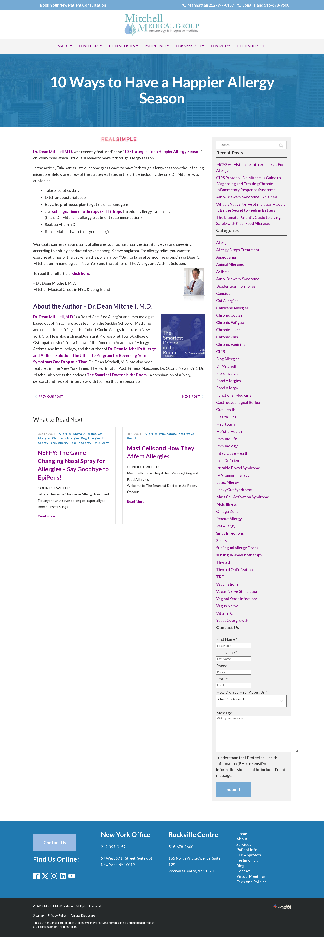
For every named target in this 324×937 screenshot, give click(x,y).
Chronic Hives (228, 329)
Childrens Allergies (66, 438)
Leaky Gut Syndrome (234, 489)
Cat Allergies (227, 300)
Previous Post (50, 396)
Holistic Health (229, 431)
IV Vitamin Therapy (233, 475)
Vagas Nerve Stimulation (237, 591)
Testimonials (247, 860)
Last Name (226, 652)
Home (241, 833)
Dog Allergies (91, 438)
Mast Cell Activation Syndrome (242, 496)
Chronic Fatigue (230, 322)
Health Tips (226, 416)
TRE (220, 576)
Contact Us (54, 842)
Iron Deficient (228, 460)
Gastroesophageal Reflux (238, 402)
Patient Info (246, 849)
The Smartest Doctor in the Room (117, 374)
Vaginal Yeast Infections (237, 598)
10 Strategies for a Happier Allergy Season (162, 151)
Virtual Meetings (251, 876)
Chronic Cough (229, 315)
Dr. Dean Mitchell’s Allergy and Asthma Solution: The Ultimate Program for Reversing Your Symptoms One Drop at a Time (94, 355)
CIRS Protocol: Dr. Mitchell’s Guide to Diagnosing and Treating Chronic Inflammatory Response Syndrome (248, 183)
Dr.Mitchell (226, 366)
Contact (243, 871)
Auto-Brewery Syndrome (237, 278)
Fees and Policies (251, 881)
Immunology (167, 434)
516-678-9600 (181, 847)
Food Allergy (227, 387)
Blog (240, 865)
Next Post (191, 396)
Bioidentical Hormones (236, 286)
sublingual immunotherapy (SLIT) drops (87, 211)
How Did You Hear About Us (241, 692)
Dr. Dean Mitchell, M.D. (53, 316)
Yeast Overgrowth (232, 620)
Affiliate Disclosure (83, 915)
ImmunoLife (226, 438)
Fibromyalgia (227, 373)
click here (80, 273)
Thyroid (223, 562)
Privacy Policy (57, 915)
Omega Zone (227, 511)
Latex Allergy (58, 443)
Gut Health (225, 409)
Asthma (222, 271)
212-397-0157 (113, 847)
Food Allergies (228, 380)
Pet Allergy (100, 443)
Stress (221, 540)
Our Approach (248, 854)
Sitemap (38, 915)
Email (222, 678)
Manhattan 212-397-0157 (211, 5)
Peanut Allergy (80, 443)
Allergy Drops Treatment (237, 249)
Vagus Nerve (227, 605)
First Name (227, 639)
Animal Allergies (84, 434)
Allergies (65, 434)
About (241, 838)
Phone (223, 665)
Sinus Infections (230, 533)
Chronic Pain (227, 337)
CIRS (220, 351)
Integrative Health (232, 453)
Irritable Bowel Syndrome (238, 467)
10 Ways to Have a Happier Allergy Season (162, 90)
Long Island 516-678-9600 (265, 5)
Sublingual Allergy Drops (237, 547)
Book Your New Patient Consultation (73, 5)
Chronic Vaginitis (230, 344)
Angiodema (226, 257)
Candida (223, 293)
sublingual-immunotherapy (239, 555)
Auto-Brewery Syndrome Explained (246, 196)
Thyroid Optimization (234, 569)
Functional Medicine (233, 395)
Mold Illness (226, 504)
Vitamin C (224, 613)
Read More (46, 516)
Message (224, 712)
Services (243, 844)
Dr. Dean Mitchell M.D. (53, 151)
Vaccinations (227, 584)
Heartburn (225, 424)
